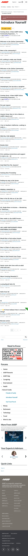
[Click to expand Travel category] (2, 416)
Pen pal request (5, 105)
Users (2, 339)
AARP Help (6, 376)
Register (3, 468)
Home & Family (7, 390)
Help (13, 6)
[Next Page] (20, 330)
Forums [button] (16, 6)
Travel (5, 416)
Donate (3, 493)
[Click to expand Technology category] (2, 412)
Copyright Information (6, 540)
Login (19, 2)
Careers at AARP (17, 503)
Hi (1, 301)
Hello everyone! (5, 77)
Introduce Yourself (11, 397)
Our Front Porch (11, 402)
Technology (6, 412)
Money (5, 406)
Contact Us (16, 490)
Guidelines (9, 6)
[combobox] (14, 337)
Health (5, 386)
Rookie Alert (4, 145)
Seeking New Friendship (8, 173)
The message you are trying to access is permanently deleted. (14, 17)
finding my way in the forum (9, 180)
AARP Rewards (8, 372)
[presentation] (2, 437)
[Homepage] (5, 2)
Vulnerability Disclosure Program (8, 543)
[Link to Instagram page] (13, 549)
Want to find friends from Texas (10, 256)
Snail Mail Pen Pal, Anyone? (9, 165)
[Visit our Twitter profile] (8, 549)
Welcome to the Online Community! (12, 41)
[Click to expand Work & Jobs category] (2, 419)
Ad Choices (18, 543)
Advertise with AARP (17, 500)
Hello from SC (4, 292)
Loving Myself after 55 (7, 284)
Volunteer (4, 495)
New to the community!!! (8, 50)
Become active (5, 321)
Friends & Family (11, 393)
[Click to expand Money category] (2, 406)
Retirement (6, 409)
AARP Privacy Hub (5, 533)
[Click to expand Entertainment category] (2, 383)
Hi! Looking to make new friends (10, 59)
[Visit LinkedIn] (17, 549)
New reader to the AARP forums (10, 218)
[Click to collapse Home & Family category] (1, 390)
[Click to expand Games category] (2, 369)
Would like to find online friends (10, 238)
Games (5, 369)
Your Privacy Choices (6, 545)
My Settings (3, 6)
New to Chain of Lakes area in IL (10, 247)
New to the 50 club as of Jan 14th (11, 198)
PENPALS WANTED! (7, 189)
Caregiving (6, 379)
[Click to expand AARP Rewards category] (2, 372)
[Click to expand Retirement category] (2, 409)
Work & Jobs (7, 419)
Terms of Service (14, 533)
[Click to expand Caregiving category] (2, 379)
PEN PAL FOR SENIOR (7, 136)
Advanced (25, 339)
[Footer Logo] (14, 479)
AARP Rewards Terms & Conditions (8, 538)
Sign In (2, 470)
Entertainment (7, 383)
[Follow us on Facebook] (3, 549)
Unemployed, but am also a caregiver (12, 86)
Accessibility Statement (6, 535)
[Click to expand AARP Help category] (2, 376)
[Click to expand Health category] (2, 386)
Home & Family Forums (19, 11)
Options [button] (13, 28)
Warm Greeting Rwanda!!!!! (9, 276)
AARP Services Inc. (17, 510)
